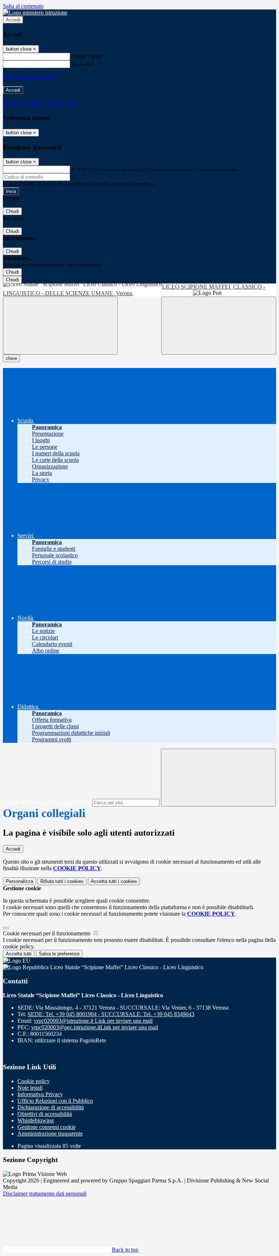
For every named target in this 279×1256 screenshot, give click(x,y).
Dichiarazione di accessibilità (50, 1107)
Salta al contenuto (23, 6)
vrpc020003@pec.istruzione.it (94, 1027)
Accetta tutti (114, 881)
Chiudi (12, 211)
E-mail (79, 169)
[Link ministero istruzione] (35, 12)
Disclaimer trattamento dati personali (44, 1193)
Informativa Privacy (40, 1094)
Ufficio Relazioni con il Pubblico (55, 1101)
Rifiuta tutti (62, 881)
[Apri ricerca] (218, 325)
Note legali (30, 1088)
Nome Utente (87, 56)
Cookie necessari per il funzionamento (47, 933)
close (11, 358)
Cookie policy (33, 1081)
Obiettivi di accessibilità (44, 1114)
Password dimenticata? (29, 77)
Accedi (13, 20)
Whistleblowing (35, 1120)
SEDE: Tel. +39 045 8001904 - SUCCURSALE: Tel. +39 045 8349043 (111, 1014)
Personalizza (19, 881)
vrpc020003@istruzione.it (93, 1021)
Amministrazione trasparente (50, 1133)
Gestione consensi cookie (46, 1127)
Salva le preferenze (59, 953)
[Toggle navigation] (60, 325)
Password (83, 64)
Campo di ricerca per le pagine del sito (47, 802)
